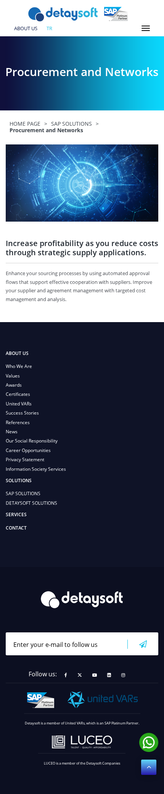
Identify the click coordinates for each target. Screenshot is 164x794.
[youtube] (94, 675)
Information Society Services (36, 469)
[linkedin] (109, 675)
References (18, 422)
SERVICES (16, 514)
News (12, 431)
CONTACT (16, 528)
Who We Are (19, 366)
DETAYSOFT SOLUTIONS (31, 503)
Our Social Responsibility (32, 441)
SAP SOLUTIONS (23, 493)
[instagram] (123, 675)
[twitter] (79, 675)
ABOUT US (25, 29)
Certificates (18, 394)
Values (13, 376)
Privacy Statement (25, 459)
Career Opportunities (28, 450)
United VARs (19, 403)
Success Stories (22, 413)
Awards (14, 385)
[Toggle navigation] (145, 28)
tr (49, 29)
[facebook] (65, 675)
